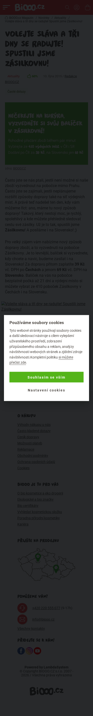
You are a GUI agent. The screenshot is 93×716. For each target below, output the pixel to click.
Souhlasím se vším (46, 377)
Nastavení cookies (46, 390)
